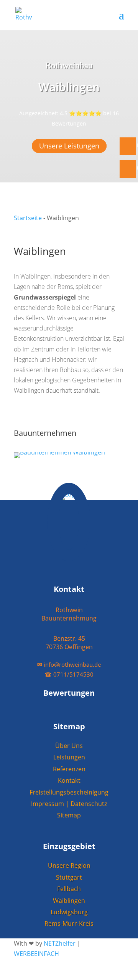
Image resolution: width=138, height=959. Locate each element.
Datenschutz (89, 803)
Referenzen (69, 769)
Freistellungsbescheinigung (69, 792)
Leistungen (69, 757)
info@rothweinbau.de (69, 664)
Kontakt (69, 780)
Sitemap (69, 815)
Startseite (28, 218)
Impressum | (51, 803)
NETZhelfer (60, 943)
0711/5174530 (69, 674)
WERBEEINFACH (36, 953)
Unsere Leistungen (69, 145)
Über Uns (69, 745)
